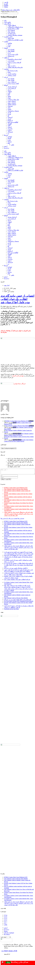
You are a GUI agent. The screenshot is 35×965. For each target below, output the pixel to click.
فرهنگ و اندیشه (17, 433)
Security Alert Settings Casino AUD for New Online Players (18, 440)
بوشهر (9, 96)
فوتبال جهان (10, 80)
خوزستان (10, 106)
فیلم (8, 143)
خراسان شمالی (11, 104)
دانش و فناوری (8, 36)
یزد (8, 133)
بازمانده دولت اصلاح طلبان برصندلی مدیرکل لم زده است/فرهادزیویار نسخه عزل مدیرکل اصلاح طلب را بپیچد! (18, 565)
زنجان (9, 107)
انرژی (9, 52)
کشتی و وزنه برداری (13, 83)
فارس (9, 112)
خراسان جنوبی (11, 101)
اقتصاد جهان (10, 51)
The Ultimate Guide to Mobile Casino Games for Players (18, 434)
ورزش (6, 77)
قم (8, 115)
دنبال (8, 962)
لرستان (9, 127)
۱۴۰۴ (5, 916)
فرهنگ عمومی (11, 25)
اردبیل (9, 90)
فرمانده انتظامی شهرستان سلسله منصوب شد (17, 579)
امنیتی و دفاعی (11, 75)
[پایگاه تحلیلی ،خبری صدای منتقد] (10, 10)
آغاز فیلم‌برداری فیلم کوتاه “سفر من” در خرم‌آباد (17, 599)
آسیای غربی (10, 61)
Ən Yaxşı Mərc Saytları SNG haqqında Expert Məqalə (18, 601)
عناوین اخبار (7, 22)
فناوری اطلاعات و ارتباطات (15, 40)
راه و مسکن (10, 56)
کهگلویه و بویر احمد (12, 122)
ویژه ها (6, 135)
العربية (6, 3)
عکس (12, 144)
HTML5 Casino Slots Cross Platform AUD (15, 487)
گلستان (9, 123)
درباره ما (6, 148)
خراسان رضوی (11, 102)
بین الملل (6, 57)
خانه (5, 20)
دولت (9, 72)
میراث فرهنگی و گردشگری (15, 27)
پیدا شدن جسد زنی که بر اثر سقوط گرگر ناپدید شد (18, 555)
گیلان (8, 125)
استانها (6, 85)
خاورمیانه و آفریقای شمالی (15, 67)
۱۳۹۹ (5, 925)
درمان (9, 44)
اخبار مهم (6, 285)
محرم (9, 140)
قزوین (9, 114)
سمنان (9, 109)
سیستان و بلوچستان (13, 111)
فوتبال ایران (10, 78)
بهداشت (9, 43)
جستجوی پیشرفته (9, 932)
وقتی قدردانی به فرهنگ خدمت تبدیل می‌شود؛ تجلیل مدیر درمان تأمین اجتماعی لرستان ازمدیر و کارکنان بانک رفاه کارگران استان (18, 513)
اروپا (8, 64)
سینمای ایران (11, 30)
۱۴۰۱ (5, 921)
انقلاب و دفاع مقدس (13, 28)
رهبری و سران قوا (12, 70)
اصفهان (9, 91)
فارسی (6, 2)
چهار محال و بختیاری (13, 99)
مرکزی (9, 130)
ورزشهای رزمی (11, 82)
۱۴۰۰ (5, 923)
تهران (9, 98)
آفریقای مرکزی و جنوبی (14, 62)
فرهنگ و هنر (7, 23)
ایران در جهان (11, 65)
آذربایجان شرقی (11, 86)
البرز (8, 93)
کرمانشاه (10, 120)
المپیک (9, 138)
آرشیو (5, 146)
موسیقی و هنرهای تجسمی (14, 35)
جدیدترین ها (21, 518)
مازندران (9, 128)
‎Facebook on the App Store (11, 609)
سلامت (6, 41)
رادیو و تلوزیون (11, 33)
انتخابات (9, 136)
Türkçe (6, 7)
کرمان (9, 119)
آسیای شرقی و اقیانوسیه (14, 59)
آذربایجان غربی (11, 88)
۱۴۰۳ (5, 918)
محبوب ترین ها (13, 518)
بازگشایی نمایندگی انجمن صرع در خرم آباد (16, 568)
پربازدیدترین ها (5, 518)
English (6, 5)
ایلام (8, 94)
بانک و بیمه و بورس (12, 54)
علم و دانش (10, 38)
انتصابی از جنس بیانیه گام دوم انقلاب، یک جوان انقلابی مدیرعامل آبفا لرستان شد (17, 299)
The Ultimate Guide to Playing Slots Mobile (16, 489)
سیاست (6, 69)
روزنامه (9, 141)
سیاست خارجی (11, 73)
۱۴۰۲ (5, 920)
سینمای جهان (11, 32)
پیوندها (6, 931)
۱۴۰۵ (5, 915)
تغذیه (8, 46)
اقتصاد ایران (10, 49)
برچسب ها (7, 934)
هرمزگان (10, 132)
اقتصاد (6, 48)
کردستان (9, 117)
